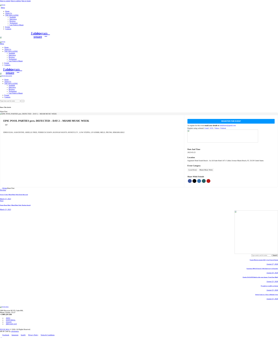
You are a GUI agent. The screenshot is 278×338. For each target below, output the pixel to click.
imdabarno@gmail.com (228, 125)
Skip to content (5, 1)
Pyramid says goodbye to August (269, 286)
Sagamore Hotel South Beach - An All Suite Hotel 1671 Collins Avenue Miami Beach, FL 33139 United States (225, 161)
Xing (204, 181)
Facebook (190, 181)
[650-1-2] (222, 142)
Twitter (194, 181)
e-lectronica (15, 331)
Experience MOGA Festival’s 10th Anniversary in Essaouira (262, 268)
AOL (212, 128)
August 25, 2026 (272, 281)
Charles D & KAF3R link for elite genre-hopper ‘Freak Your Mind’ (260, 277)
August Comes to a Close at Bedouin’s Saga (266, 294)
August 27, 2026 (272, 264)
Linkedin (199, 181)
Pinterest (208, 181)
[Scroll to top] (1, 337)
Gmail (206, 128)
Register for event (231, 121)
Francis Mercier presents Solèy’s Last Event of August (264, 260)
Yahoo (217, 128)
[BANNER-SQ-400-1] (256, 253)
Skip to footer (26, 1)
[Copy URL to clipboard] (16, 111)
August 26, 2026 (272, 273)
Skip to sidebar (16, 1)
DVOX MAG (5, 329)
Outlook (223, 128)
